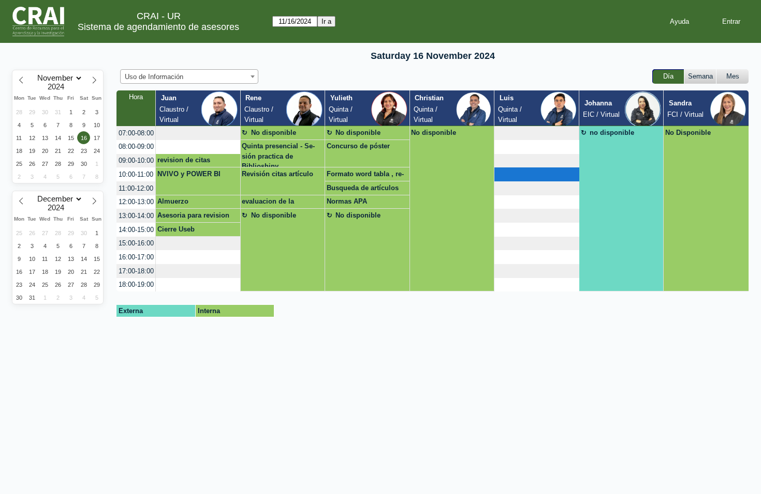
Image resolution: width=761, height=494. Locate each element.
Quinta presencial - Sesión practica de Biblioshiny (278, 154)
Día (668, 76)
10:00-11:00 (136, 174)
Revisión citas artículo (277, 174)
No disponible (273, 132)
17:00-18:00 (136, 271)
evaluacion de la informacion (268, 203)
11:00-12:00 (136, 188)
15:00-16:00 (136, 243)
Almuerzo (172, 201)
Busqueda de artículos (363, 188)
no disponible (612, 132)
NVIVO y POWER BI (189, 174)
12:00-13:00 (136, 202)
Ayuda (679, 21)
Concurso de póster (358, 146)
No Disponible (688, 132)
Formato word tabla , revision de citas (365, 175)
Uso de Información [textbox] (154, 77)
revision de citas (183, 160)
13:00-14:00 (136, 216)
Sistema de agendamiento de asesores (158, 27)
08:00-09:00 (136, 146)
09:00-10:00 (136, 160)
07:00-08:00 (136, 133)
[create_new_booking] (198, 133)
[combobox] (189, 76)
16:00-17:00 (136, 257)
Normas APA (347, 201)
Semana (700, 76)
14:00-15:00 (136, 230)
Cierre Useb (176, 229)
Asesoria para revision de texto (193, 217)
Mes (732, 76)
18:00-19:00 (136, 284)
